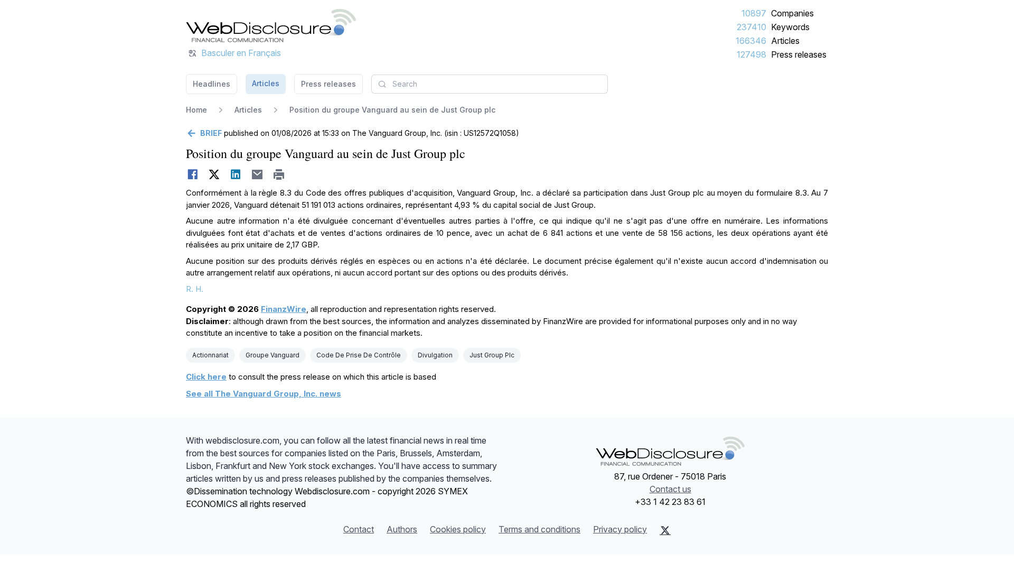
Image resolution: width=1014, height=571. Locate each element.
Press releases (799, 54)
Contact (358, 529)
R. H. (194, 289)
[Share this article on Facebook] (192, 174)
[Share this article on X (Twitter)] (214, 174)
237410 (751, 27)
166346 (751, 40)
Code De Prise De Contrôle (358, 355)
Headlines (211, 83)
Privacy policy (620, 529)
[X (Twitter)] (665, 530)
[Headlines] (271, 25)
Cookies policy (458, 529)
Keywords (790, 27)
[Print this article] (279, 174)
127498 (751, 54)
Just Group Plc (492, 355)
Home (196, 109)
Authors (402, 529)
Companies (792, 13)
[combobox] (489, 84)
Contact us (670, 489)
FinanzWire (283, 309)
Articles (785, 40)
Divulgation (435, 355)
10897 (753, 13)
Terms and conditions (539, 529)
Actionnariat (210, 355)
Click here (206, 377)
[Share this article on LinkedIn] (235, 174)
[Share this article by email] (257, 174)
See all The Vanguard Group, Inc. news (263, 394)
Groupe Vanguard (272, 355)
